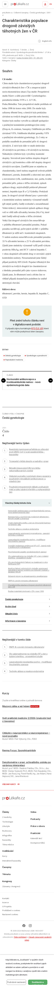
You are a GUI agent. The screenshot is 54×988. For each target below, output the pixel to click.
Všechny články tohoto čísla (18, 503)
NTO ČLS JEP (37, 328)
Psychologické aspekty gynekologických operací (27, 552)
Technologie (7, 822)
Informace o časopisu (15, 621)
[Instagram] (30, 925)
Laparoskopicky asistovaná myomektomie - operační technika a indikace (29, 534)
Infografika (7, 835)
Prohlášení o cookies (11, 910)
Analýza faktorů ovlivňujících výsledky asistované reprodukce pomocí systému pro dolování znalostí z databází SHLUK (28, 570)
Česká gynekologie (37, 13)
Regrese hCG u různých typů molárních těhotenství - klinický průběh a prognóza (28, 518)
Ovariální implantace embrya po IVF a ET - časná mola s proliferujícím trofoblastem (29, 546)
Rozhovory (7, 831)
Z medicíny (7, 817)
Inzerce (5, 902)
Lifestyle (6, 826)
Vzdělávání (7, 851)
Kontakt (5, 898)
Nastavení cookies (10, 914)
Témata (6, 874)
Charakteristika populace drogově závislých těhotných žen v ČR (29, 586)
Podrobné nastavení (16, 982)
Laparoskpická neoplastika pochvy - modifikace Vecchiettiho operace (26, 540)
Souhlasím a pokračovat (38, 983)
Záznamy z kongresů (11, 886)
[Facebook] (23, 925)
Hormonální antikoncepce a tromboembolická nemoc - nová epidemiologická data (23, 382)
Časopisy (6, 867)
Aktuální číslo (11, 614)
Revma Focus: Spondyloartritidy (19, 750)
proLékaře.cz (14, 5)
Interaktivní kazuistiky (11, 861)
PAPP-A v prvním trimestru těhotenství (23, 581)
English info (47, 41)
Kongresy (7, 881)
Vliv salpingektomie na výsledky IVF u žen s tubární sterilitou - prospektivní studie (28, 557)
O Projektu (7, 906)
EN (51, 4)
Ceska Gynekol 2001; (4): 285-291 (29, 58)
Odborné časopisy (21, 13)
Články (5, 812)
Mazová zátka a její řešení (16, 706)
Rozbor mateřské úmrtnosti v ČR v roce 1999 (26, 591)
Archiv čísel (10, 606)
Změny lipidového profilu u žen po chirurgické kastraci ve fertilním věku (29, 524)
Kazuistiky (6, 840)
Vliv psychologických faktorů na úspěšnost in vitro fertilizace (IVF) (28, 563)
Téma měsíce (8, 844)
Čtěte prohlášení (20, 937)
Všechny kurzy (9, 784)
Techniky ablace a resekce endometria (23, 529)
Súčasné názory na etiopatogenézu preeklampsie (27, 576)
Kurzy (4, 856)
